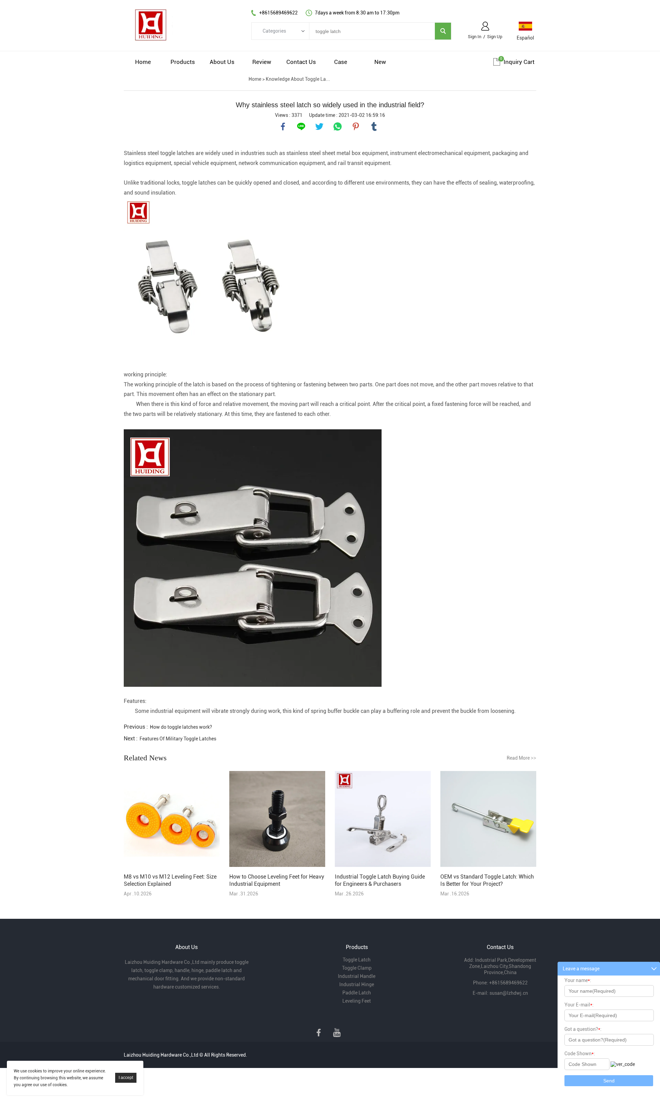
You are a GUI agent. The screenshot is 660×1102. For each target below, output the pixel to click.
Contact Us (301, 61)
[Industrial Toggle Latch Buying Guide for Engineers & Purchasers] (383, 819)
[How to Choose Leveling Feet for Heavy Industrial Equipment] (277, 819)
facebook (283, 126)
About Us (222, 61)
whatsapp (337, 126)
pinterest (356, 126)
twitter (319, 126)
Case (340, 61)
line (301, 126)
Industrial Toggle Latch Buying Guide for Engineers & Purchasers (380, 880)
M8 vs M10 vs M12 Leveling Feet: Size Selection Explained (170, 880)
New (380, 61)
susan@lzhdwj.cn (509, 993)
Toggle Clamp (357, 968)
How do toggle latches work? (181, 727)
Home (143, 61)
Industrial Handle (356, 976)
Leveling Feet (356, 1001)
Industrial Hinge (356, 984)
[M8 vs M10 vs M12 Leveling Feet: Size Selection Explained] (172, 819)
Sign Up (494, 36)
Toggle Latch (357, 959)
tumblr (374, 126)
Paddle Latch (356, 992)
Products (182, 61)
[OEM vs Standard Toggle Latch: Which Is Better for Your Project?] (488, 819)
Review (261, 61)
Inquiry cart (519, 61)
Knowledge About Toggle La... (298, 79)
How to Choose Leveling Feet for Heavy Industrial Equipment (276, 880)
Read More (521, 758)
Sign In (474, 36)
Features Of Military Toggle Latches (178, 738)
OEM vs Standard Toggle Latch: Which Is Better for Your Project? (487, 880)
